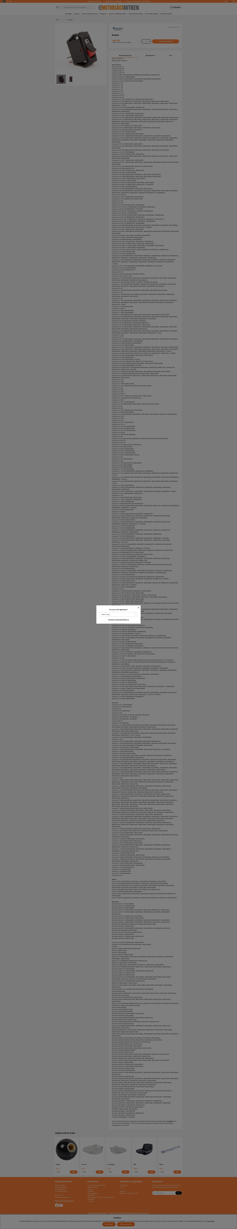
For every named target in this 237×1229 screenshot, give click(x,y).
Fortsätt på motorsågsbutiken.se (118, 619)
